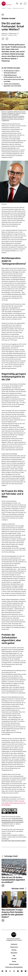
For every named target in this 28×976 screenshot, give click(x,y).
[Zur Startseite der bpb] (7, 5)
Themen (4, 8)
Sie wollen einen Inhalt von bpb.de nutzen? (14, 840)
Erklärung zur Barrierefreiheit (13, 967)
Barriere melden (14, 964)
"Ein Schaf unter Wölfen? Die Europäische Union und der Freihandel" (14, 803)
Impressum (14, 944)
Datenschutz (14, 947)
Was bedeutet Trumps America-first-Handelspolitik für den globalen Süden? (12, 913)
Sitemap (14, 950)
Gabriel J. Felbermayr (10, 34)
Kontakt (14, 958)
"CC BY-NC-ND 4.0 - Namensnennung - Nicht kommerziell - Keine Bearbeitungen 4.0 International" (13, 820)
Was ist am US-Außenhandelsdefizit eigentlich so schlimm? (13, 880)
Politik (9, 8)
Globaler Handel (8, 18)
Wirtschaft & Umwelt (18, 8)
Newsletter (14, 953)
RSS (14, 955)
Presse (14, 961)
